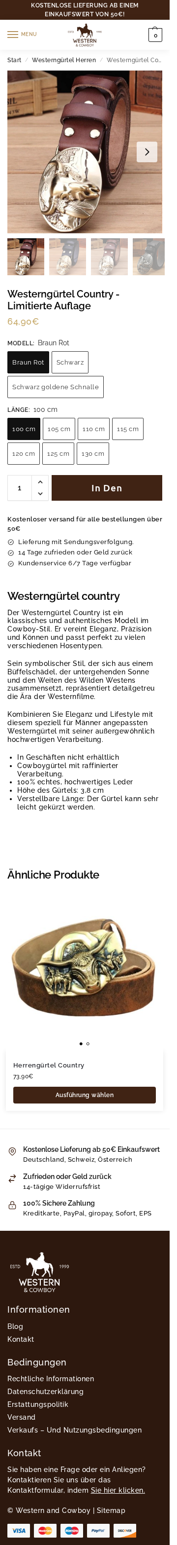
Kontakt (20, 1339)
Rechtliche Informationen (50, 1379)
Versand (21, 1417)
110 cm (94, 429)
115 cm (128, 429)
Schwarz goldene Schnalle (55, 387)
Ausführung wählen (85, 1095)
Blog (15, 1326)
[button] (154, 35)
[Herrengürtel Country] (84, 972)
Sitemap (111, 1510)
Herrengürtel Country (49, 1065)
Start (14, 60)
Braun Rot (28, 362)
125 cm (58, 453)
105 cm (59, 429)
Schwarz (70, 362)
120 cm (23, 453)
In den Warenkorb (107, 491)
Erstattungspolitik (37, 1404)
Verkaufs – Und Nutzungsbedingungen (74, 1430)
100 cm (23, 429)
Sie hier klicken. (118, 1490)
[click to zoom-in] (84, 152)
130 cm (93, 453)
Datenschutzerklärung (45, 1392)
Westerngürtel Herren (64, 60)
